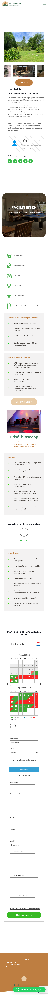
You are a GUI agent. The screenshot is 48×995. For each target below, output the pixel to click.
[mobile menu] (45, 4)
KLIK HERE (24, 540)
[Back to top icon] (24, 978)
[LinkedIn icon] (15, 985)
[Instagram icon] (18, 985)
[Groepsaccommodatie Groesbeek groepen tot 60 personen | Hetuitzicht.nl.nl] (11, 4)
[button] (29, 989)
